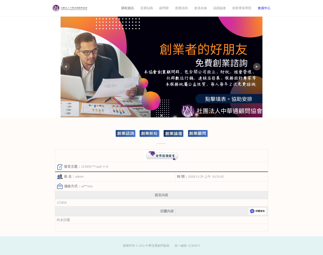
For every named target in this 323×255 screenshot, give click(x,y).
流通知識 (146, 8)
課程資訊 (127, 8)
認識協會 (219, 8)
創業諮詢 (181, 8)
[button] (257, 66)
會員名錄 (200, 8)
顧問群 (164, 8)
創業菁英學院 (241, 8)
